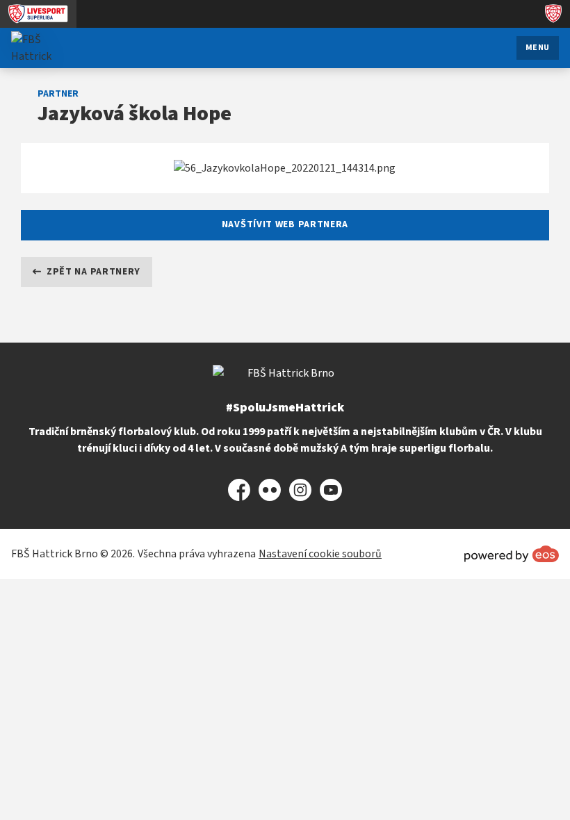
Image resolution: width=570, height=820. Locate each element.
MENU (538, 48)
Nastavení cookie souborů (320, 553)
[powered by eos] (511, 554)
